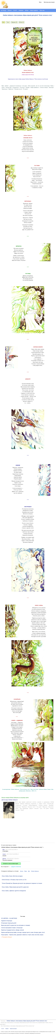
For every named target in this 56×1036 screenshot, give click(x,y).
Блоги (9, 10)
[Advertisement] (28, 829)
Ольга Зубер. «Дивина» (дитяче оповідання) (14, 890)
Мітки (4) (21, 22)
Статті (15, 10)
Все (3, 22)
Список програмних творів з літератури (11, 927)
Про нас (42, 10)
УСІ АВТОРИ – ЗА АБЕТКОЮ (9, 918)
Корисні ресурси (13, 1028)
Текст (8, 22)
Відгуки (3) (14, 22)
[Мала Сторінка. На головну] (4, 8)
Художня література (6, 920)
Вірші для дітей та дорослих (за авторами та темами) (15, 925)
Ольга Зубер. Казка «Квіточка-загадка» (12, 876)
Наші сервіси (34, 10)
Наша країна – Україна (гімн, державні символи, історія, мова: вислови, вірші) (22, 934)
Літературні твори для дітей (8, 923)
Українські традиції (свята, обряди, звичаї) (12, 930)
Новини (21, 10)
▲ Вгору (3, 10)
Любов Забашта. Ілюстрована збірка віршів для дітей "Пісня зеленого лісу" (27, 1020)
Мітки (26, 10)
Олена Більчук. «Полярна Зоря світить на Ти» (14, 879)
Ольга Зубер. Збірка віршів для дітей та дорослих (15, 887)
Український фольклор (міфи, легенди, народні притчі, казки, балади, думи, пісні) (23, 932)
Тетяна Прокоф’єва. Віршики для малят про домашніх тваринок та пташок (22, 883)
